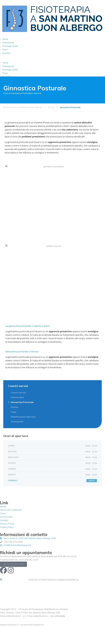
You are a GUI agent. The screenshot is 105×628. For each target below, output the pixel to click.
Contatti (6, 53)
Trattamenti (8, 42)
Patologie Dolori (10, 46)
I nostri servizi (18, 392)
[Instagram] (10, 570)
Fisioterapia (17, 397)
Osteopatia (17, 421)
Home (5, 39)
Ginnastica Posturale (22, 402)
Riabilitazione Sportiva (23, 416)
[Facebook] (3, 570)
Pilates (14, 407)
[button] (52, 59)
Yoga (13, 411)
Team (5, 49)
